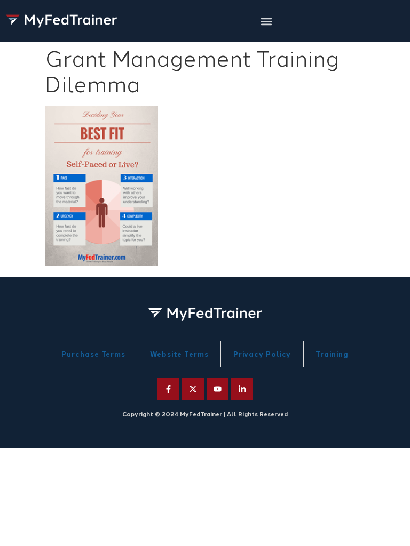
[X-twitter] (193, 389)
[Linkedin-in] (242, 389)
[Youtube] (217, 389)
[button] (266, 21)
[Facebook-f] (168, 389)
